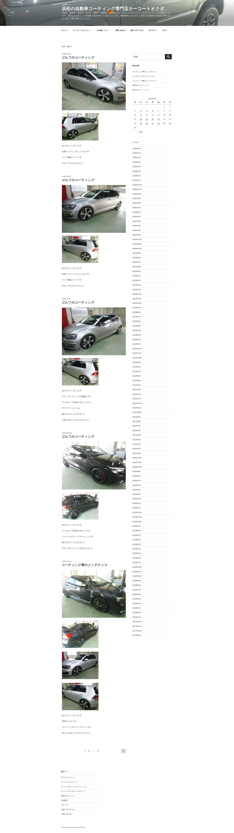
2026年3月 (136, 171)
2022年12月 (137, 349)
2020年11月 (136, 462)
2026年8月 (136, 148)
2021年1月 (136, 453)
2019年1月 (136, 562)
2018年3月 (136, 608)
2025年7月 (136, 208)
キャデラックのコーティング (143, 76)
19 (147, 119)
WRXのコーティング (140, 85)
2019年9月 (136, 526)
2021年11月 (136, 408)
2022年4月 (136, 385)
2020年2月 (136, 503)
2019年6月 (136, 540)
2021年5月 (136, 435)
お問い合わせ (120, 30)
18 (141, 119)
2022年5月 (136, 381)
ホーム (64, 30)
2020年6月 (136, 485)
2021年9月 (136, 417)
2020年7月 (136, 481)
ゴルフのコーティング (78, 57)
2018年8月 (136, 585)
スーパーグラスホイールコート (73, 791)
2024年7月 (136, 262)
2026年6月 (136, 157)
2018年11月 (136, 572)
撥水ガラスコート (68, 796)
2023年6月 (136, 321)
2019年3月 (136, 553)
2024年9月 (136, 253)
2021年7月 (136, 426)
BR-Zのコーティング (140, 90)
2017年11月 (136, 626)
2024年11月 (136, 244)
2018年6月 (136, 594)
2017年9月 (136, 635)
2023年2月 (136, 340)
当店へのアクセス (137, 30)
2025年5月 (136, 217)
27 (153, 123)
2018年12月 (137, 567)
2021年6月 (136, 431)
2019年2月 (136, 558)
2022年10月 (137, 358)
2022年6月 (136, 376)
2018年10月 (137, 576)
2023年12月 (137, 294)
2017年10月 (137, 631)
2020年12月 (137, 458)
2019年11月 (136, 517)
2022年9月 (136, 362)
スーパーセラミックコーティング (74, 787)
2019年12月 (137, 512)
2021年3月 (136, 444)
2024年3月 (136, 280)
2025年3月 (136, 226)
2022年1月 (136, 399)
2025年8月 (136, 203)
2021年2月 (136, 449)
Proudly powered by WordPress (73, 827)
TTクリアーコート (68, 777)
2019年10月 (137, 522)
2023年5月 (136, 326)
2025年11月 (136, 189)
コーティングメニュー (81, 30)
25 (141, 123)
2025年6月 (136, 212)
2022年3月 (136, 390)
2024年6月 (136, 267)
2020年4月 (136, 494)
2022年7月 (136, 371)
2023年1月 (136, 344)
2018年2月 (136, 612)
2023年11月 (136, 299)
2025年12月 (137, 185)
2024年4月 (136, 276)
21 (159, 119)
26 (147, 123)
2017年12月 (137, 622)
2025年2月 (136, 230)
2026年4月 (136, 167)
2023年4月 (136, 330)
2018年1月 (136, 617)
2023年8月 (136, 312)
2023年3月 (136, 335)
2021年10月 (137, 412)
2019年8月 (136, 531)
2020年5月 (136, 490)
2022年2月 (136, 394)
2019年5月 (136, 544)
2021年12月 (137, 403)
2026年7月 (136, 153)
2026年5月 (136, 162)
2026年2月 (136, 176)
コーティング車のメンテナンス (84, 565)
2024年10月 (137, 248)
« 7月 (140, 132)
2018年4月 (136, 603)
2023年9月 (136, 308)
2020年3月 (136, 499)
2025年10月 (137, 194)
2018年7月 (136, 590)
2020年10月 (137, 467)
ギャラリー (153, 30)
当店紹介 (64, 800)
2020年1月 (136, 508)
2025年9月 (136, 198)
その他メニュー (103, 30)
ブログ (164, 30)
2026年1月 (136, 180)
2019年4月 (136, 549)
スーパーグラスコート (69, 782)
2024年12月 (137, 239)
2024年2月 (136, 285)
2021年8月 (136, 421)
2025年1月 (136, 235)
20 (153, 119)
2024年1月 (136, 289)
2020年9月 (136, 471)
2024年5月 (136, 271)
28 (159, 123)
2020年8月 (136, 476)
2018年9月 (136, 581)
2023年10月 (137, 303)
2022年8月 (136, 367)
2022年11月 (136, 353)
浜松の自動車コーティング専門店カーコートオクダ (113, 8)
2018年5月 (136, 599)
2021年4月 (136, 440)
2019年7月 (136, 535)
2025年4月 (136, 221)
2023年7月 (136, 317)
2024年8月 (136, 258)
